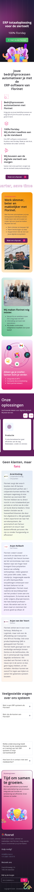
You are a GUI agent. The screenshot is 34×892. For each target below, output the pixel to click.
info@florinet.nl (7, 854)
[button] (25, 415)
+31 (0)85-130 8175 (8, 857)
